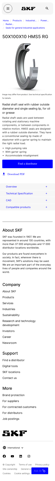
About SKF (9, 291)
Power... (45, 20)
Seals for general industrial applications (25, 27)
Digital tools (10, 366)
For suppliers (10, 401)
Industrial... (31, 20)
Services (7, 303)
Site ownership (10, 469)
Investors (8, 331)
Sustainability (11, 315)
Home (6, 20)
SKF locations (11, 372)
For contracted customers (19, 407)
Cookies (7, 473)
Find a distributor (27, 163)
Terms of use (25, 464)
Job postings (10, 418)
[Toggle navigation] (8, 8)
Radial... (10, 24)
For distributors (12, 412)
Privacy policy (42, 464)
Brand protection (13, 395)
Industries (8, 309)
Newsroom (9, 342)
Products (17, 20)
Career (6, 336)
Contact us (9, 378)
